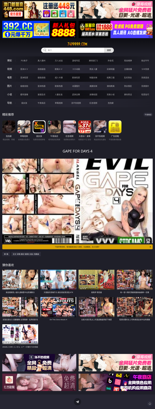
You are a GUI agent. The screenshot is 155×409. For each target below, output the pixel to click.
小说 (9, 94)
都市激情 (24, 94)
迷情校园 (93, 94)
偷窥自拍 (24, 86)
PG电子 (24, 60)
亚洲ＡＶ (24, 69)
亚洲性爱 (24, 77)
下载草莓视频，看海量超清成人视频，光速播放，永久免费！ (77, 247)
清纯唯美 (111, 86)
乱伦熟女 (128, 77)
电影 (9, 77)
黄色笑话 (128, 94)
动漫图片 (76, 86)
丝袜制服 (111, 69)
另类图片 (145, 86)
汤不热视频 (76, 103)
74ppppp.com (77, 44)
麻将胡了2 (93, 60)
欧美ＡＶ (59, 69)
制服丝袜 (93, 77)
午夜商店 (41, 103)
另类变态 (145, 77)
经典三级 (111, 77)
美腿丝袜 (93, 86)
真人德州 (41, 60)
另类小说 (111, 94)
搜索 (109, 50)
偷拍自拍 (41, 77)
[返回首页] (150, 404)
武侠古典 (76, 94)
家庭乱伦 (41, 94)
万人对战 (59, 60)
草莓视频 (59, 103)
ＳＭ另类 (145, 69)
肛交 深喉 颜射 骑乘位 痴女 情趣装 (26, 254)
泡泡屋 (111, 103)
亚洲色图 (41, 86)
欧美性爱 (76, 77)
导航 (9, 103)
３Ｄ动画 (76, 69)
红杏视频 (93, 103)
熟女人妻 (93, 69)
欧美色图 (59, 86)
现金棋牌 (128, 60)
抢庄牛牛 (145, 60)
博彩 (9, 60)
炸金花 (111, 60)
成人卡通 (59, 77)
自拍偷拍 (41, 69)
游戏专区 (76, 60)
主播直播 (128, 69)
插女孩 (24, 103)
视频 (9, 69)
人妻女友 (59, 94)
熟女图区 (128, 86)
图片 (9, 86)
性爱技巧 (145, 94)
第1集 (6, 254)
